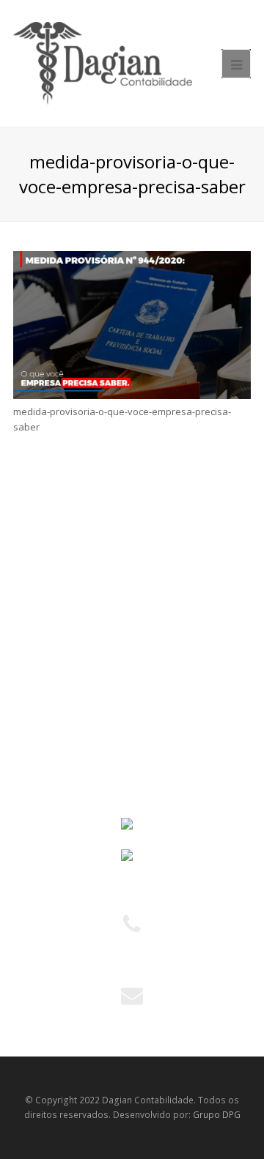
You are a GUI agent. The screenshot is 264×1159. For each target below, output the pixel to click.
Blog (30, 599)
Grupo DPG (217, 1114)
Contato (38, 626)
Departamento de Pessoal (79, 739)
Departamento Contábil (73, 686)
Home (34, 519)
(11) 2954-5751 (132, 944)
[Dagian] (102, 62)
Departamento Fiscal (67, 712)
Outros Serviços (56, 765)
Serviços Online (56, 572)
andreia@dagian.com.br (132, 1014)
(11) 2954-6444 (132, 959)
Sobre (34, 546)
